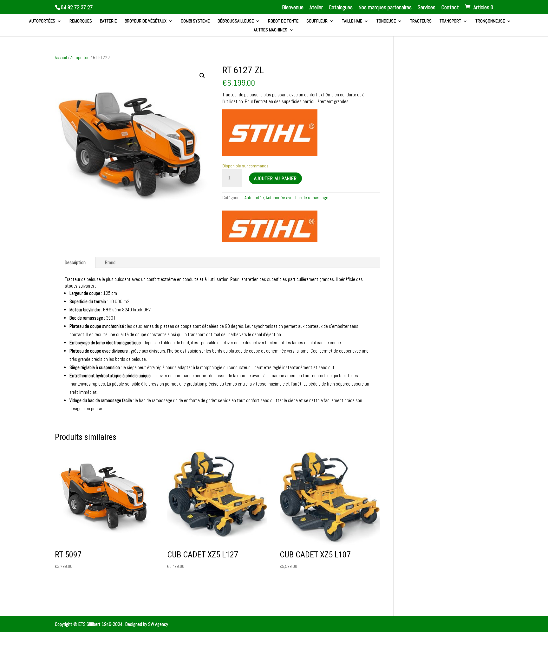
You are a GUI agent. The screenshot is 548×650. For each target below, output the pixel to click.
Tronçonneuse (490, 21)
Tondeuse (386, 21)
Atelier (316, 8)
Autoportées (42, 21)
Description (75, 262)
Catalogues (341, 8)
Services (426, 8)
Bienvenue (292, 8)
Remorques (80, 21)
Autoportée (79, 57)
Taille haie (352, 21)
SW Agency (158, 624)
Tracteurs (421, 21)
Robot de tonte (283, 21)
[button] (202, 75)
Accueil (61, 57)
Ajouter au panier (275, 178)
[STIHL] (269, 227)
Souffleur (317, 21)
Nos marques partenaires (385, 8)
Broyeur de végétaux (145, 21)
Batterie (108, 21)
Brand (110, 262)
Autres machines (270, 30)
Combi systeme (195, 21)
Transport (450, 21)
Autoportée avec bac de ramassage (297, 197)
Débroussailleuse (236, 21)
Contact (450, 8)
